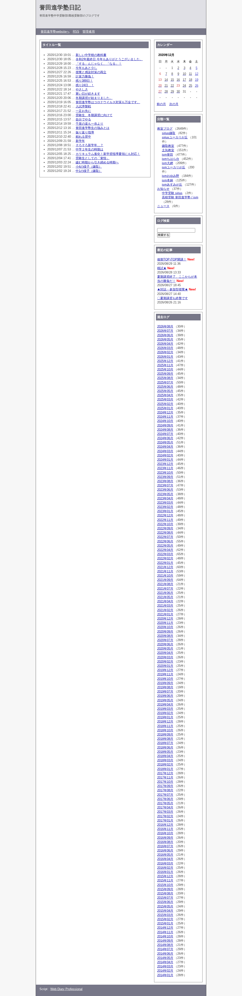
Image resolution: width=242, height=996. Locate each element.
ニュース (163, 206)
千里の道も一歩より (89, 123)
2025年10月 (165, 369)
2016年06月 (165, 850)
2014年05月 (165, 958)
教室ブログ (165, 128)
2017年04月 (165, 807)
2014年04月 (165, 962)
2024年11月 (165, 416)
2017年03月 (165, 811)
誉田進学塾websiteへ (55, 31)
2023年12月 (165, 464)
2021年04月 (165, 601)
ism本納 (167, 180)
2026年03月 (165, 348)
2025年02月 (165, 404)
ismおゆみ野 (170, 176)
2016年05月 (165, 854)
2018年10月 (165, 730)
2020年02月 (165, 661)
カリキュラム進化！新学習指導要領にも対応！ (108, 154)
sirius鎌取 (168, 133)
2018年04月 (165, 756)
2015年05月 (165, 906)
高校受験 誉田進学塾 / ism (180, 197)
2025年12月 (165, 361)
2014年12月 (165, 927)
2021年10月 (165, 575)
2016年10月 (165, 833)
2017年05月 (165, 803)
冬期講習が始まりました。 (94, 98)
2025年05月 (165, 391)
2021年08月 (165, 584)
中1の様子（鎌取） (89, 171)
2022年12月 (165, 515)
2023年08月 (165, 481)
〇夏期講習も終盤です (172, 298)
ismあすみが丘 (172, 184)
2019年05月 (165, 700)
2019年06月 (165, 696)
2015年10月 (165, 885)
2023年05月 (165, 494)
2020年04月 (165, 653)
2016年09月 (165, 837)
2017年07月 (165, 794)
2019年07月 (165, 691)
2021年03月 (165, 605)
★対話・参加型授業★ (172, 289)
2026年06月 (165, 335)
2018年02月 (165, 764)
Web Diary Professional (66, 989)
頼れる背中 (83, 136)
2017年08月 (165, 790)
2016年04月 (165, 859)
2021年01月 (165, 614)
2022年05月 (165, 545)
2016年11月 (165, 829)
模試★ (161, 268)
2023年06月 (165, 489)
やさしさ (82, 89)
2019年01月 (165, 717)
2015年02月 (165, 919)
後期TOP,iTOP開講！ (171, 259)
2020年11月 (165, 623)
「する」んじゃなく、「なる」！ (99, 63)
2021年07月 (165, 588)
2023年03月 (165, 502)
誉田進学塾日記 (60, 7)
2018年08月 (165, 739)
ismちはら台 (170, 159)
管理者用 (88, 31)
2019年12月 (165, 670)
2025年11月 (165, 365)
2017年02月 (165, 816)
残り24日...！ (85, 85)
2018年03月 (165, 760)
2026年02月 (165, 352)
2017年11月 (165, 777)
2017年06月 (165, 799)
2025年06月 (165, 386)
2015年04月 (165, 910)
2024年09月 (165, 425)
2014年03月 (165, 966)
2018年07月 (165, 743)
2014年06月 (165, 953)
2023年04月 (165, 498)
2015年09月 (165, 889)
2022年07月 (165, 537)
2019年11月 (165, 674)
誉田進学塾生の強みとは (92, 128)
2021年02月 (165, 610)
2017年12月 (165, 773)
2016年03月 (165, 863)
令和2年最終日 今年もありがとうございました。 (109, 59)
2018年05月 (165, 751)
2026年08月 (165, 326)
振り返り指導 (85, 132)
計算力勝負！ (85, 76)
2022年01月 (165, 563)
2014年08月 (165, 945)
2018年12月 (165, 721)
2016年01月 (165, 872)
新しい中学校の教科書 (91, 55)
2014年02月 (165, 970)
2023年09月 (165, 477)
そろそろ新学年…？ (89, 145)
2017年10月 (165, 781)
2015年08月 (165, 893)
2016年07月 (165, 846)
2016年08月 (165, 842)
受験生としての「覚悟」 (92, 158)
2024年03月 (165, 451)
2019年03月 (165, 709)
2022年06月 (165, 541)
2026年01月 (165, 356)
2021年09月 (165, 580)
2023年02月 (165, 507)
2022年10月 (165, 524)
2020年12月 (165, 618)
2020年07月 (165, 640)
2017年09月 (165, 786)
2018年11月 (165, 726)
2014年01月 (165, 975)
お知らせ (163, 189)
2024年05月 (165, 442)
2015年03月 (165, 915)
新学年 (80, 141)
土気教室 (168, 150)
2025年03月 (165, 399)
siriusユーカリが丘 (175, 137)
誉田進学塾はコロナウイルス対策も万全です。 (108, 102)
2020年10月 (165, 627)
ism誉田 (167, 154)
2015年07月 (165, 897)
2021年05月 (165, 597)
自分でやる (83, 119)
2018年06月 (165, 747)
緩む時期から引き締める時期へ (97, 162)
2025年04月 (165, 395)
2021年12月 (165, 567)
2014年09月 (165, 940)
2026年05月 (165, 339)
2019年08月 (165, 687)
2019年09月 (165, 683)
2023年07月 (165, 485)
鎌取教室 (168, 146)
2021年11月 (165, 571)
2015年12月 (165, 876)
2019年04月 (165, 704)
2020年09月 (165, 631)
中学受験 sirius (172, 193)
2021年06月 (165, 593)
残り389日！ (84, 80)
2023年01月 (165, 511)
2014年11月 (165, 932)
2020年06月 (165, 644)
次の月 (173, 104)
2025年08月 (165, 378)
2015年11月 (165, 880)
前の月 (161, 104)
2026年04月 (165, 343)
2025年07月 (165, 382)
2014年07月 (165, 949)
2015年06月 (165, 902)
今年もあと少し (86, 68)
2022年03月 (165, 554)
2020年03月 (165, 657)
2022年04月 (165, 550)
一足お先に (83, 111)
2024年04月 (165, 446)
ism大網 (167, 163)
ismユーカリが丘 (173, 167)
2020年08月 (165, 636)
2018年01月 (165, 769)
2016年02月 (165, 867)
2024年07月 (165, 434)
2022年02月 (165, 558)
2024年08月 (165, 429)
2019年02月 (165, 713)
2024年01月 (165, 459)
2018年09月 (165, 734)
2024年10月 (165, 421)
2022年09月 (165, 528)
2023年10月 (165, 472)
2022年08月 (165, 532)
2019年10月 (165, 679)
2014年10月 (165, 936)
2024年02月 (165, 455)
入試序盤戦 (83, 106)
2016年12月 (165, 824)
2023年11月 (165, 468)
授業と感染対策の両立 (91, 72)
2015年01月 (165, 923)
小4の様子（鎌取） (89, 166)
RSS (76, 31)
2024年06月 (165, 438)
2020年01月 (165, 666)
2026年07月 (165, 330)
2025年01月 (165, 408)
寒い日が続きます (88, 93)
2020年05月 (165, 648)
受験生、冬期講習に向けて (94, 115)
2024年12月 (165, 412)
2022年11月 (165, 520)
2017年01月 (165, 820)
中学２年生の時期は (89, 149)
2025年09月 (165, 373)
